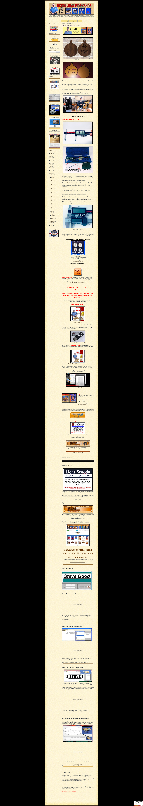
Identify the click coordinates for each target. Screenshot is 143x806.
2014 (51, 161)
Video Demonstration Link (78, 261)
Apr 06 (52, 184)
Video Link (78, 113)
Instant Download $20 (78, 322)
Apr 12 (52, 191)
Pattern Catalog (64, 21)
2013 (51, 160)
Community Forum (73, 21)
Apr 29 (52, 208)
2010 (51, 156)
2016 (51, 164)
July (52, 214)
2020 (51, 170)
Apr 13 (52, 192)
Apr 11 (52, 189)
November (53, 219)
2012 (51, 159)
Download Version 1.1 (78, 661)
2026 (51, 226)
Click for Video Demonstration (86, 403)
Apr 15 (52, 195)
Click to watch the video (78, 387)
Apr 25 (52, 203)
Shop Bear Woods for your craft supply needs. (77, 436)
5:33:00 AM (71, 457)
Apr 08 (52, 187)
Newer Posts (64, 460)
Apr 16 (52, 196)
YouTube (80, 21)
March (52, 177)
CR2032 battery (72, 193)
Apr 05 (52, 183)
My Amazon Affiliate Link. (78, 452)
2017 (51, 166)
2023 (51, 222)
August (52, 215)
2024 (51, 224)
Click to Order (78, 256)
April (52, 178)
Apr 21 (52, 199)
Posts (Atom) (69, 465)
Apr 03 (52, 181)
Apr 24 (52, 201)
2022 (51, 173)
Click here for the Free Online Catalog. (77, 562)
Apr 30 (52, 209)
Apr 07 (52, 185)
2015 (51, 163)
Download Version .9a (78, 764)
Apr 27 (52, 205)
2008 (51, 153)
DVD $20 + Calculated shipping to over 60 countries (78, 363)
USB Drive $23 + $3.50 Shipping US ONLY (78, 342)
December (53, 221)
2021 (51, 171)
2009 (51, 154)
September (53, 216)
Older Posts (91, 460)
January (52, 174)
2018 (51, 167)
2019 (51, 169)
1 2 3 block (68, 198)
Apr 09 (52, 188)
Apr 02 (52, 180)
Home (78, 460)
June (52, 212)
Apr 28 (52, 207)
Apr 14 (52, 193)
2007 (51, 152)
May (52, 211)
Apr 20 (52, 197)
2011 (51, 157)
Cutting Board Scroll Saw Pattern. (71, 25)
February (53, 176)
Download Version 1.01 (77, 711)
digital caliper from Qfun (68, 182)
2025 (51, 225)
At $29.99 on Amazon (81, 233)
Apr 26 (52, 204)
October (52, 218)
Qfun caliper (66, 196)
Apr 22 (52, 200)
